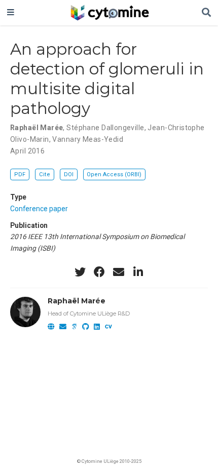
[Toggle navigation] (10, 13)
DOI (69, 174)
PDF (19, 174)
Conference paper (39, 209)
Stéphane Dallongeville (105, 128)
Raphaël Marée (36, 128)
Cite (44, 174)
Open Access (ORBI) (114, 174)
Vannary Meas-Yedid (87, 139)
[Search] (206, 13)
